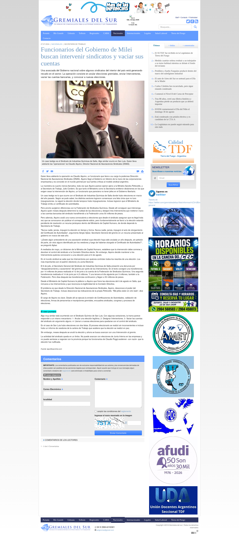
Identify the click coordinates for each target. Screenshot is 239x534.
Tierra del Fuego (178, 33)
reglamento (66, 370)
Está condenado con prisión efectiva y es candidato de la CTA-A (172, 118)
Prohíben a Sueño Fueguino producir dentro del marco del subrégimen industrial (175, 72)
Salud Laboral (161, 33)
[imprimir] (142, 171)
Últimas (156, 45)
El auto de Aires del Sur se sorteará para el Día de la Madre (175, 79)
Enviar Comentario (118, 433)
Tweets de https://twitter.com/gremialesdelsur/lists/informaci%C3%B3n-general (175, 202)
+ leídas (171, 45)
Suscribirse (173, 184)
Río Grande (58, 33)
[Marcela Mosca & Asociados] (194, 531)
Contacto (184, 17)
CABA (106, 33)
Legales (147, 33)
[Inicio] (79, 21)
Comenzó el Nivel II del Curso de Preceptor (174, 94)
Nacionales (118, 33)
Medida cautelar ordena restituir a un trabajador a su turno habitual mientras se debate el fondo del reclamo (175, 63)
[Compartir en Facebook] (43, 171)
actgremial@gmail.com (105, 530)
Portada (46, 33)
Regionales (94, 33)
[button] (48, 123)
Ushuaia (71, 33)
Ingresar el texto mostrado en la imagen (113, 415)
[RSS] (196, 21)
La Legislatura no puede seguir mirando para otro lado (174, 125)
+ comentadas (188, 45)
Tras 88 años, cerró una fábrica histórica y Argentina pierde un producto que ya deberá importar (174, 101)
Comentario (100, 379)
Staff (177, 17)
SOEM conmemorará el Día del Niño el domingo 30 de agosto (172, 110)
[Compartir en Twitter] (47, 171)
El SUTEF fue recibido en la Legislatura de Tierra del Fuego (174, 54)
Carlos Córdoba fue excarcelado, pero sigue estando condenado (174, 87)
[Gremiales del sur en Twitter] (188, 21)
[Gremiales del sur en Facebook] (192, 21)
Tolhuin (82, 33)
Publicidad (193, 17)
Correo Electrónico (52, 389)
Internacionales (133, 33)
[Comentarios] (138, 171)
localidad (47, 399)
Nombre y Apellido (52, 379)
